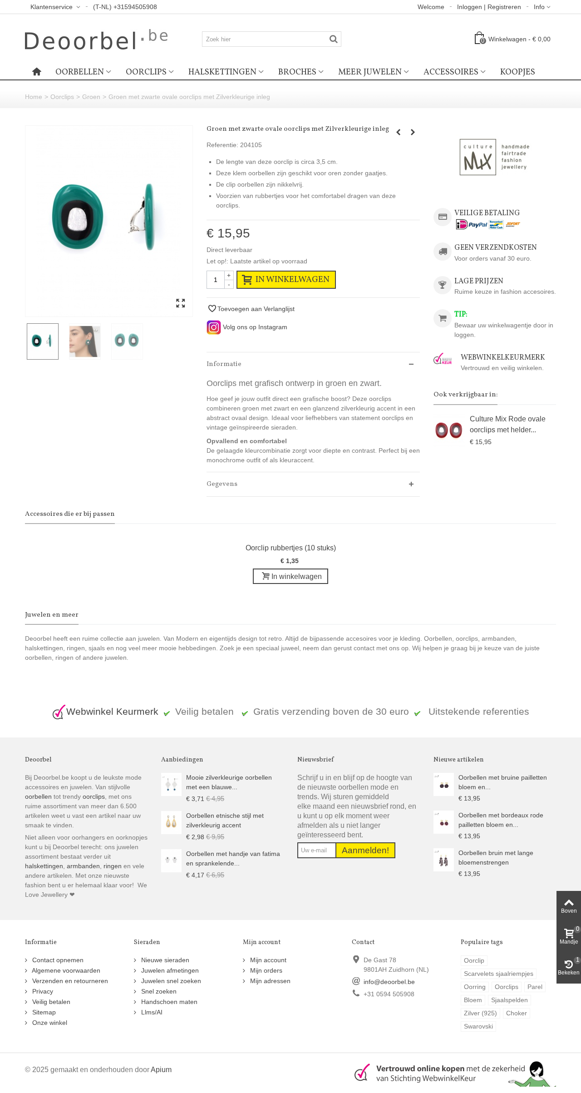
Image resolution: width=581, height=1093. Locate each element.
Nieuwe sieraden (164, 960)
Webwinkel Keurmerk (112, 711)
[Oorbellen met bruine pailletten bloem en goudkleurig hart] (443, 783)
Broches (297, 72)
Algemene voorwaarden (65, 970)
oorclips (94, 796)
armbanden (83, 866)
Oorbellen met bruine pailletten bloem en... (502, 782)
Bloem (473, 1000)
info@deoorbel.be (389, 981)
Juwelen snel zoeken (170, 980)
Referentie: (222, 144)
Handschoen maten (168, 1001)
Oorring (475, 986)
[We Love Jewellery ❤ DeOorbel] (96, 38)
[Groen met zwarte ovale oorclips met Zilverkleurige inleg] (108, 221)
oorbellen (38, 796)
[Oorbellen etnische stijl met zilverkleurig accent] (171, 822)
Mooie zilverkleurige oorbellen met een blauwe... (229, 782)
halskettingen (44, 866)
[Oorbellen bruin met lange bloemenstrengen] (443, 859)
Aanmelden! (365, 850)
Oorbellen (79, 72)
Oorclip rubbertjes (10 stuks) (291, 548)
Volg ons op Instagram (254, 327)
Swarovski (478, 1026)
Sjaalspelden (509, 1000)
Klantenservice (52, 6)
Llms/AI (150, 1012)
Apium (161, 1069)
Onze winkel (48, 1022)
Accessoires (450, 72)
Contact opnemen (57, 960)
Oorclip (474, 960)
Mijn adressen (269, 980)
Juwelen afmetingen (169, 970)
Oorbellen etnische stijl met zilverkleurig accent (225, 820)
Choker (516, 1013)
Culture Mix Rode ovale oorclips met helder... (508, 424)
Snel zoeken (158, 991)
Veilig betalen (50, 1001)
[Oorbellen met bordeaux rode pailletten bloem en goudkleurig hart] (443, 821)
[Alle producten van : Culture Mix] (494, 157)
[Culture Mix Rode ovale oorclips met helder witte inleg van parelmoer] (449, 431)
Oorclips (146, 72)
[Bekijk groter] (180, 304)
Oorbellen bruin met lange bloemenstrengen (495, 857)
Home (33, 96)
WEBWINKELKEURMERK (503, 357)
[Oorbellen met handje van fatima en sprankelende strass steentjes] (171, 860)
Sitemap (43, 1012)
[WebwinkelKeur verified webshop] (450, 1072)
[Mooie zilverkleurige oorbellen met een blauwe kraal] (171, 783)
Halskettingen (222, 72)
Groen (91, 96)
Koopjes (517, 72)
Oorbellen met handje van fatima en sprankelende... (233, 858)
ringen (112, 866)
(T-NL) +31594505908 (125, 6)
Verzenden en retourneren (69, 980)
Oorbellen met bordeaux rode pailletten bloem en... (500, 819)
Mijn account (267, 960)
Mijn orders (265, 970)
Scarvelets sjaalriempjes (498, 973)
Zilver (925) (480, 1013)
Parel (534, 986)
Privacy (41, 991)
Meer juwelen (370, 72)
